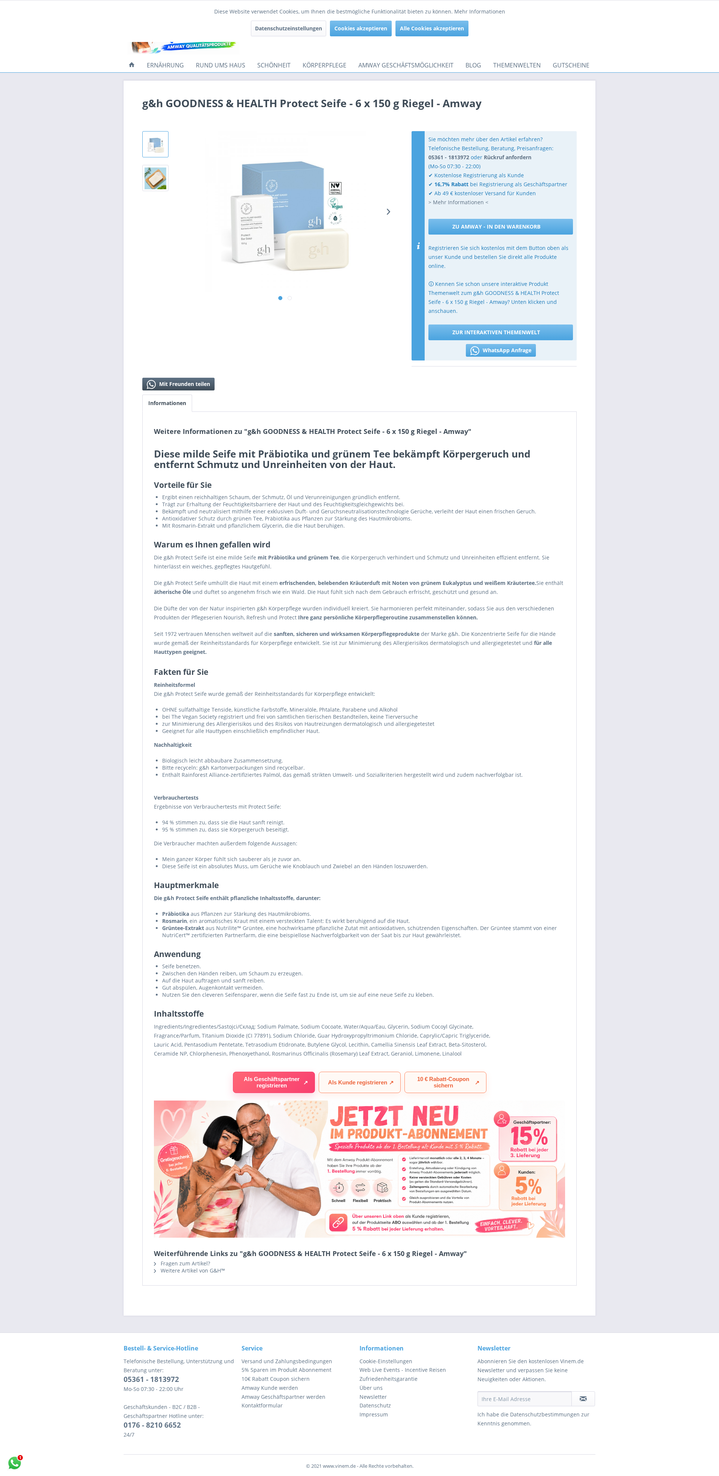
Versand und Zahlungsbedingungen (287, 1361)
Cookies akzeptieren (360, 28)
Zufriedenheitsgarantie (389, 1378)
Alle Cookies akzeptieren (432, 28)
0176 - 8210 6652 (152, 1425)
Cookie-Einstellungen (386, 1361)
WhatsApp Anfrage (506, 350)
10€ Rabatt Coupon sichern (276, 1378)
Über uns (371, 1387)
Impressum (374, 1414)
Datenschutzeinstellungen (288, 28)
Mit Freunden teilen (184, 383)
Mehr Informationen (479, 11)
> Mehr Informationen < (458, 202)
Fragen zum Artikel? (184, 1263)
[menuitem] (132, 65)
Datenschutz (375, 1405)
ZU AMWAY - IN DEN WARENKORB (496, 226)
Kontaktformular (262, 1405)
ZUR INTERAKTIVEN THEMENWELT (496, 332)
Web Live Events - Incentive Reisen (403, 1369)
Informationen (167, 403)
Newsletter (373, 1396)
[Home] (132, 65)
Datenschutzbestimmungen (545, 1414)
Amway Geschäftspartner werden (283, 1396)
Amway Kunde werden (270, 1387)
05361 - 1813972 (151, 1379)
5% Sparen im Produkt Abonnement (286, 1369)
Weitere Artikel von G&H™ (192, 1270)
